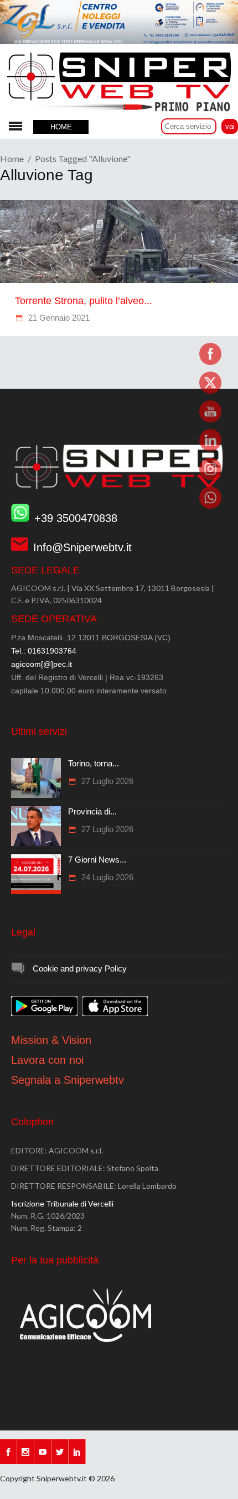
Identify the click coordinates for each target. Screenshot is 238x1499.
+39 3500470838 (75, 518)
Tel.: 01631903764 (43, 650)
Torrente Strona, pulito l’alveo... (83, 300)
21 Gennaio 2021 (58, 317)
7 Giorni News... (97, 859)
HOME (61, 127)
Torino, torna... (93, 763)
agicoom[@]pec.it (41, 664)
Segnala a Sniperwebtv (67, 1080)
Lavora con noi (47, 1060)
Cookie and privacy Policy (80, 968)
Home (12, 158)
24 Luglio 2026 (106, 877)
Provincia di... (92, 811)
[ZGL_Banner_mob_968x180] (119, 41)
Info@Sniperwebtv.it (82, 547)
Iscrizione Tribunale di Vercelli (62, 1203)
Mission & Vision (51, 1040)
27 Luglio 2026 (106, 781)
